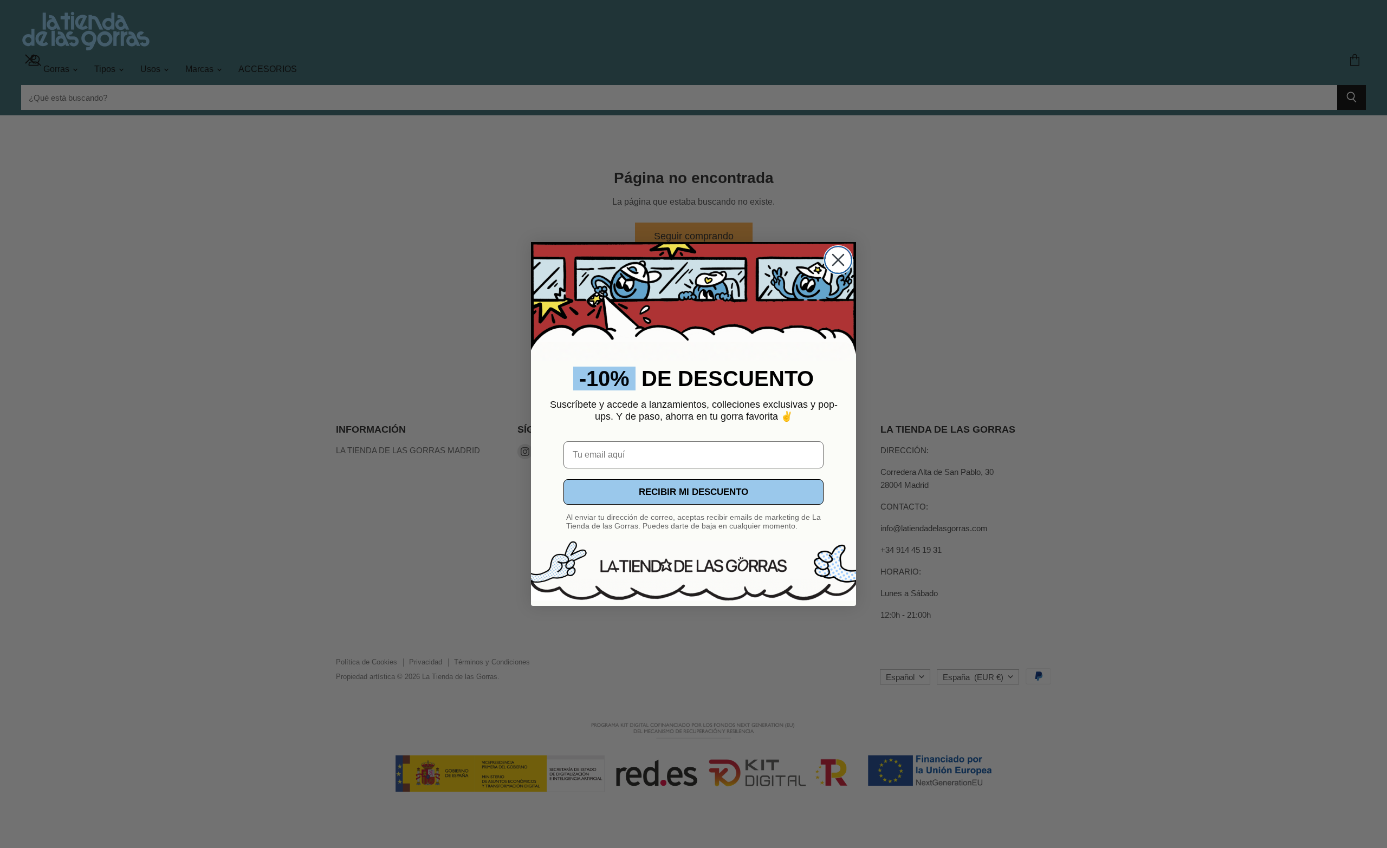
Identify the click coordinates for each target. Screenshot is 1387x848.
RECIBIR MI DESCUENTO (693, 492)
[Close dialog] (838, 259)
